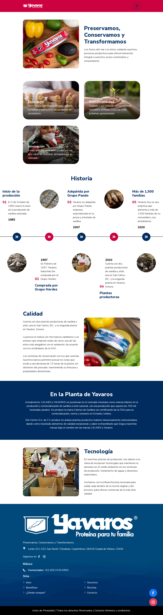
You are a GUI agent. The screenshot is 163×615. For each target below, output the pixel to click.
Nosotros (92, 582)
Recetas (91, 587)
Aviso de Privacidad (43, 610)
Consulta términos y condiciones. (113, 610)
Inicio (28, 582)
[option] (17, 237)
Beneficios (32, 587)
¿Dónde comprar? (36, 592)
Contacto (92, 592)
